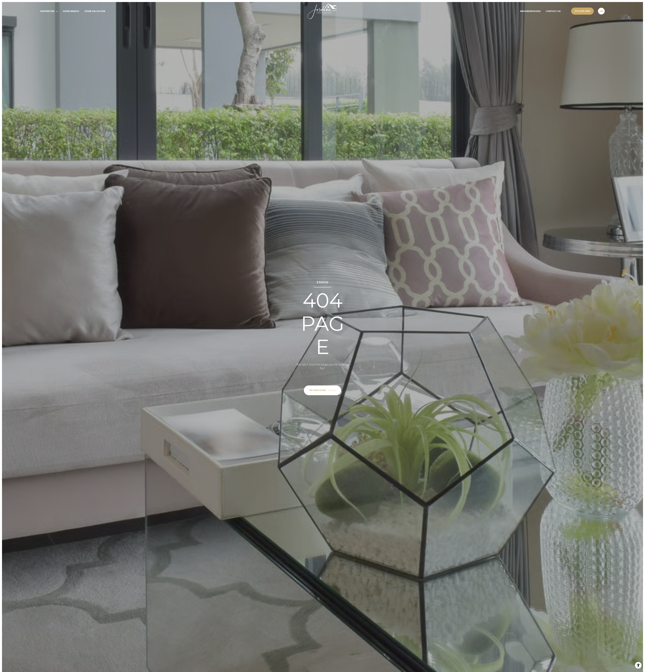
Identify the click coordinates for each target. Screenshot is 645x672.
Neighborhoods (530, 11)
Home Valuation (94, 11)
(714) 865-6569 (582, 11)
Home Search (71, 11)
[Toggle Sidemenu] (601, 11)
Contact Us (553, 11)
